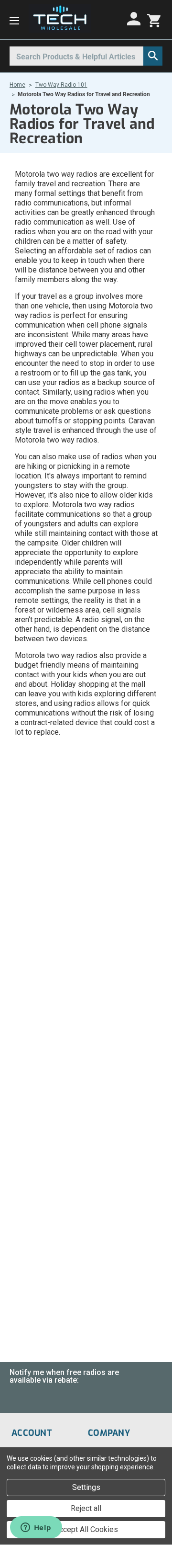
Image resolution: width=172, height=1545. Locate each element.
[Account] (135, 18)
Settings (86, 1487)
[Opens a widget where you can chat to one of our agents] (36, 1528)
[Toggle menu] (14, 20)
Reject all (86, 1508)
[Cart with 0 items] (153, 19)
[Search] (152, 56)
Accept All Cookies (86, 1529)
